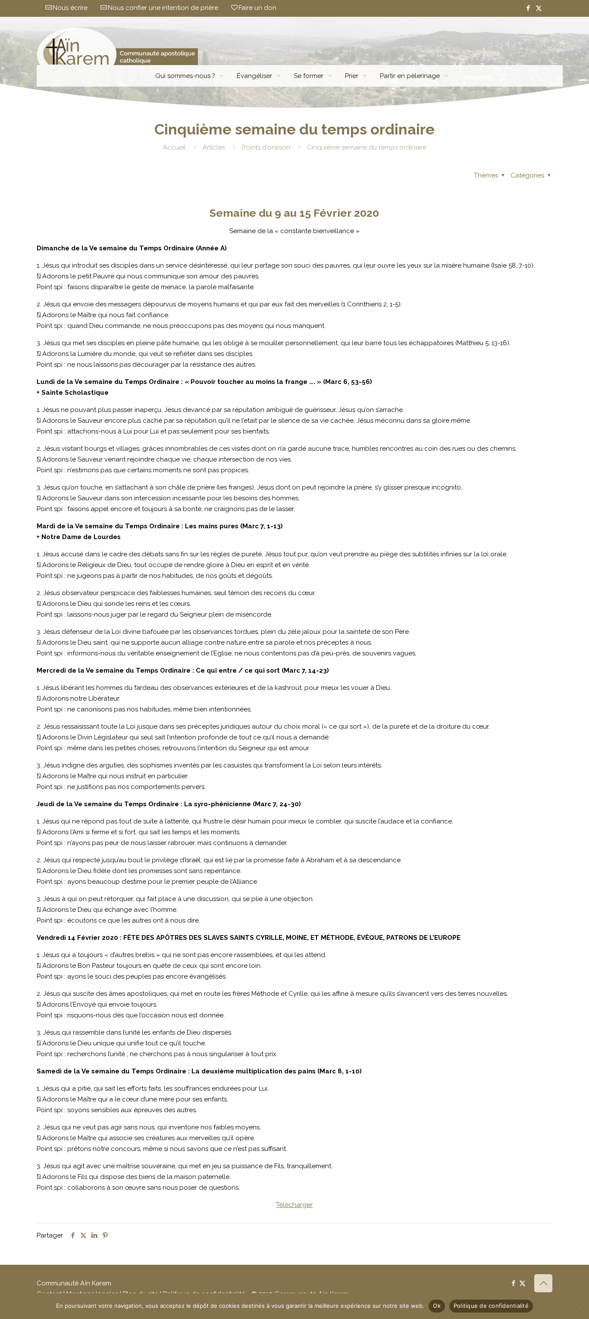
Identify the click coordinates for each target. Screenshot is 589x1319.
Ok (437, 1305)
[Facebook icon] (528, 8)
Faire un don (257, 8)
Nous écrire (70, 8)
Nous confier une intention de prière (163, 8)
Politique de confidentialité (491, 1305)
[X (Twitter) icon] (539, 8)
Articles (214, 147)
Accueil (174, 147)
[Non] (578, 1306)
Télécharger (294, 1205)
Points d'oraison (266, 147)
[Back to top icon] (543, 1283)
